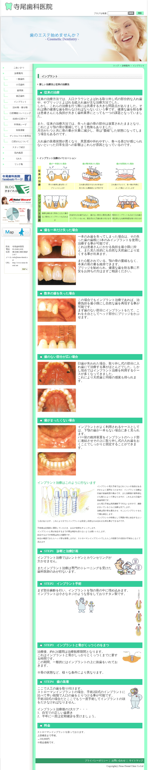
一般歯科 (20, 79)
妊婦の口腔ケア (20, 119)
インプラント (20, 102)
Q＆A (18, 158)
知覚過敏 (20, 130)
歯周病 (20, 90)
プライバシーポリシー (96, 760)
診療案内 (126, 66)
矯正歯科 (20, 96)
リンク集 (18, 164)
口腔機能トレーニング (20, 113)
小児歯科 (20, 84)
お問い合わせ (118, 760)
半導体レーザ (20, 124)
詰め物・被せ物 (20, 107)
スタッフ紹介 (18, 147)
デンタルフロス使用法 (20, 136)
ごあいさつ (18, 67)
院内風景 (18, 153)
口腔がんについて (20, 141)
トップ (116, 66)
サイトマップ (136, 760)
